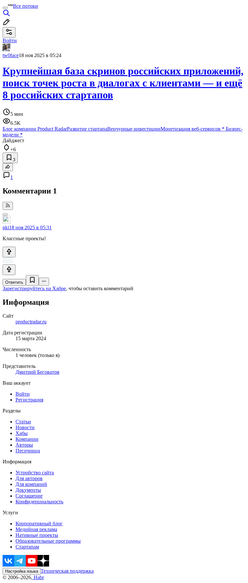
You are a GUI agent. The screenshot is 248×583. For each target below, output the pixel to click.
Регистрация (29, 399)
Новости (25, 427)
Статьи (23, 421)
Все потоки (25, 6)
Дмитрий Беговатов (37, 372)
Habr (38, 577)
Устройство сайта (35, 472)
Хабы (22, 433)
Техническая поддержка (67, 571)
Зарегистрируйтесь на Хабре (34, 288)
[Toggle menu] (5, 8)
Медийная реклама (36, 529)
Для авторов (29, 478)
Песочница (28, 450)
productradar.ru (31, 321)
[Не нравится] (9, 269)
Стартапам (27, 546)
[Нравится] (9, 252)
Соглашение (29, 496)
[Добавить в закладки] (32, 280)
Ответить (14, 282)
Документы (28, 490)
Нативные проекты (37, 535)
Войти (23, 394)
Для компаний (31, 484)
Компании (27, 439)
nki (6, 227)
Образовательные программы (48, 541)
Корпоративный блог (39, 523)
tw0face (11, 55)
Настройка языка (21, 571)
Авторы (24, 445)
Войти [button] (10, 40)
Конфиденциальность (39, 501)
